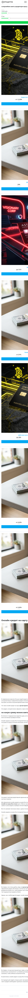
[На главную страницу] (7, 2)
